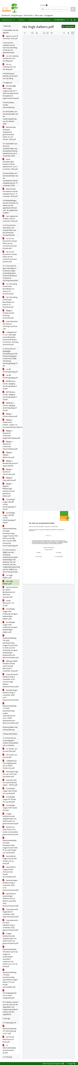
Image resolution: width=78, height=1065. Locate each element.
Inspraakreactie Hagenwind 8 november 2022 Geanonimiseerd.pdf (10, 913)
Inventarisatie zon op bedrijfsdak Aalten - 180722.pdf (10, 782)
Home (15, 20)
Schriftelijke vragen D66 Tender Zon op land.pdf (10, 790)
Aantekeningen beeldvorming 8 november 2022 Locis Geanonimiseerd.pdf (10, 695)
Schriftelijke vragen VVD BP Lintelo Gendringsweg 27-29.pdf (9, 518)
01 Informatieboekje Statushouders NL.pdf (9, 1049)
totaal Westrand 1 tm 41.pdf (8, 603)
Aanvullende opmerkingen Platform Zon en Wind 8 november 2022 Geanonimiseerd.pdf (10, 900)
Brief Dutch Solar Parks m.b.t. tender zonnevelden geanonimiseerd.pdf (10, 831)
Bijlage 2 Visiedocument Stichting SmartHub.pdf (8, 314)
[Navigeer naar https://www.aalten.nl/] (11, 8)
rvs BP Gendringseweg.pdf (10, 370)
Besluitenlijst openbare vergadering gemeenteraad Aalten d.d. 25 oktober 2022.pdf (9, 133)
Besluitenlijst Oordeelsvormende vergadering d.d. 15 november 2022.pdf (10, 192)
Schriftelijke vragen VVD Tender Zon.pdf (10, 807)
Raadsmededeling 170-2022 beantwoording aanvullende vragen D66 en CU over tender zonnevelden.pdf (10, 979)
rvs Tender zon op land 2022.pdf (10, 750)
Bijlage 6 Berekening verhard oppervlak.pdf (10, 463)
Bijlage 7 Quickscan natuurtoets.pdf (9, 471)
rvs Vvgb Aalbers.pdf (8, 576)
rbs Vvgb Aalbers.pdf (8, 582)
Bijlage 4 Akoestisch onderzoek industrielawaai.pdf (10, 445)
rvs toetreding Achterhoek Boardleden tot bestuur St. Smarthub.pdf (10, 289)
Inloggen (70, 1063)
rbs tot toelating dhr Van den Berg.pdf (9, 66)
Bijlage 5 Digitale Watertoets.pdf (8, 454)
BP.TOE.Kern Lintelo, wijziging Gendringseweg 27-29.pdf (10, 396)
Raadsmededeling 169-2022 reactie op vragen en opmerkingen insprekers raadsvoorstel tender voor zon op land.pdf (10, 957)
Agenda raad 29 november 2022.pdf (10, 37)
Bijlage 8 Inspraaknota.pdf (9, 479)
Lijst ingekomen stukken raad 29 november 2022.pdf (10, 218)
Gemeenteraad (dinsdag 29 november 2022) (41, 20)
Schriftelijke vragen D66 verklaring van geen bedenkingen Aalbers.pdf (10, 614)
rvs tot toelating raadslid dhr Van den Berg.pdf (10, 58)
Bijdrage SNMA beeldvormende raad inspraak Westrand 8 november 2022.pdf (10, 666)
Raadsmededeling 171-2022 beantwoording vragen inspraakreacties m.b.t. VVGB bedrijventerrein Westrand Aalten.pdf (10, 714)
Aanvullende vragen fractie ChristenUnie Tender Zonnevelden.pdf (9, 872)
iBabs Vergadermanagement (52, 1063)
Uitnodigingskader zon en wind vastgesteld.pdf (10, 995)
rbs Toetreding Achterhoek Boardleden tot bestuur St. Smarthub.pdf (10, 302)
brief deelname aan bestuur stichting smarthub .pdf (10, 325)
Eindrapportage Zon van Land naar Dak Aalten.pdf (10, 774)
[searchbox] (55, 9)
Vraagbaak (49, 15)
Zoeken (43, 5)
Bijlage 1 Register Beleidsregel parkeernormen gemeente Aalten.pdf (9, 490)
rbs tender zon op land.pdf (10, 756)
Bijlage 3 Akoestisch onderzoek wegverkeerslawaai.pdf (11, 434)
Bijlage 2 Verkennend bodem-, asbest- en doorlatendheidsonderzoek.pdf (11, 423)
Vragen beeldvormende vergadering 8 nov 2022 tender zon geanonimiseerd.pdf (10, 819)
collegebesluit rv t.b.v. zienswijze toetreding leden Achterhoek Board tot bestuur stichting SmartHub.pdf (10, 338)
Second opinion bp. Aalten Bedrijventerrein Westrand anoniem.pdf (10, 592)
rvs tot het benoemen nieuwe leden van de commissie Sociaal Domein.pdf (10, 243)
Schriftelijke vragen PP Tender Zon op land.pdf (9, 799)
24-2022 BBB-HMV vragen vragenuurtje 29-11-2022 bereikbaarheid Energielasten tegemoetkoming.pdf (11, 92)
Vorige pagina (69, 26)
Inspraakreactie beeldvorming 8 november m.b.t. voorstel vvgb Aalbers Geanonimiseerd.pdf (10, 680)
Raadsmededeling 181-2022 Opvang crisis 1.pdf (9, 1031)
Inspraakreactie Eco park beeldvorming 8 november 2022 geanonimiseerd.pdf (10, 925)
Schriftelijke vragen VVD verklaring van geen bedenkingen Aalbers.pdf (10, 627)
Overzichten (28, 15)
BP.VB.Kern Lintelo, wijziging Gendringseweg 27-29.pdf (10, 406)
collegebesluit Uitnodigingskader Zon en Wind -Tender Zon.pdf (10, 764)
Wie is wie (38, 15)
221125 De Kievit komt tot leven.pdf (8, 1039)
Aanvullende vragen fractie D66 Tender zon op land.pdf (10, 860)
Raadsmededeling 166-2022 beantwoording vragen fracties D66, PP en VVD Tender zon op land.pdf (10, 846)
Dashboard (6, 15)
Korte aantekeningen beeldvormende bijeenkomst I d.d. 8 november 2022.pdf (10, 164)
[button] (73, 9)
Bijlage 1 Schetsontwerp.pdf (10, 415)
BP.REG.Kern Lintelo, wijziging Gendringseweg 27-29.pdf (10, 385)
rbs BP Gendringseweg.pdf (10, 376)
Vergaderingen (17, 15)
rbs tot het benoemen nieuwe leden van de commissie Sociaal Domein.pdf (10, 257)
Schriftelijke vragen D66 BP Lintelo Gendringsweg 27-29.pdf (9, 504)
